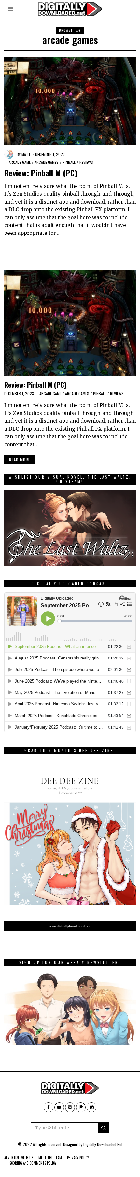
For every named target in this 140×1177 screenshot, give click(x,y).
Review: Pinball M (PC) (40, 172)
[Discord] (91, 1107)
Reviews (86, 162)
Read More (19, 459)
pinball (69, 162)
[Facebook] (48, 1107)
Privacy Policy (78, 1157)
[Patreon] (81, 1107)
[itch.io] (70, 1107)
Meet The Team (50, 1157)
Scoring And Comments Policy (32, 1163)
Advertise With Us (18, 1157)
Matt (26, 154)
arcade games (47, 162)
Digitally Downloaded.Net (102, 1144)
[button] (103, 1127)
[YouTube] (59, 1107)
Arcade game (20, 162)
